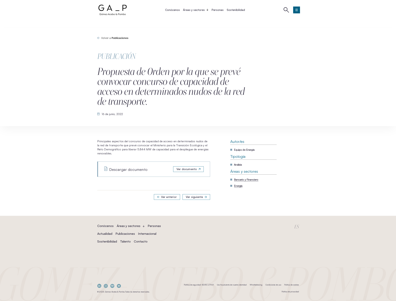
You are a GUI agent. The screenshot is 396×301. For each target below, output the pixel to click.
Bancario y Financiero (246, 179)
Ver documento (186, 169)
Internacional (147, 234)
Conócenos (172, 10)
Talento (125, 241)
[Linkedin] (99, 286)
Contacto (141, 241)
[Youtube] (119, 286)
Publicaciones (125, 234)
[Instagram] (106, 286)
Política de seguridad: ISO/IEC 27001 (199, 285)
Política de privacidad (290, 291)
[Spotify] (112, 286)
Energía (238, 185)
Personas (217, 10)
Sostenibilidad (236, 10)
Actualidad (104, 234)
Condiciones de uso (273, 285)
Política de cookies (291, 285)
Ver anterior (169, 197)
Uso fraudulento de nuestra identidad (232, 285)
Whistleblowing (256, 285)
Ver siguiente (194, 197)
